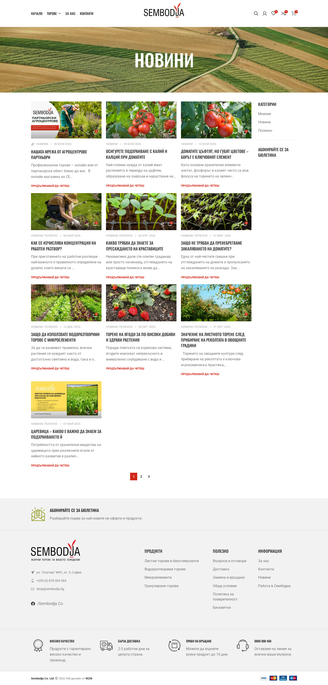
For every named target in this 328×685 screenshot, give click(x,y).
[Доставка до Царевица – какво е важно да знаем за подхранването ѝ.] (66, 399)
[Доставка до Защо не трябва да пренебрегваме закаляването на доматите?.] (216, 211)
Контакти (266, 569)
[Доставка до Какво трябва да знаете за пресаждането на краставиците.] (141, 211)
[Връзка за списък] (73, 572)
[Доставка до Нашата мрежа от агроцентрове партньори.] (66, 119)
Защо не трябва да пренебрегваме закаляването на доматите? (211, 245)
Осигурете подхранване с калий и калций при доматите (136, 154)
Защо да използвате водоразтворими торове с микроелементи (65, 337)
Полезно (51, 235)
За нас (263, 561)
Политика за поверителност (225, 596)
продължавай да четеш (50, 186)
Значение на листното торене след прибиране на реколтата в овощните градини (213, 339)
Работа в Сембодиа (274, 586)
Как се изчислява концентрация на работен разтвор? (63, 245)
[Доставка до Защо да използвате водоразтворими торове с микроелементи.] (66, 302)
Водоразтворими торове (165, 569)
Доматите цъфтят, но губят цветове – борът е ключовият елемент (215, 154)
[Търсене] (256, 13)
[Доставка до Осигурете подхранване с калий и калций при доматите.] (141, 119)
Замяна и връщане (229, 577)
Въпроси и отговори (229, 561)
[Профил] (264, 13)
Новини (42, 144)
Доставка (221, 569)
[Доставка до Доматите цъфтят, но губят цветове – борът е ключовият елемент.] (216, 119)
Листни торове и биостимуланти (172, 561)
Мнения (264, 114)
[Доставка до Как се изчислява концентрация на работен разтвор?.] (66, 211)
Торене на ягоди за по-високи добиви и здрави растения (140, 337)
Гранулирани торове (162, 586)
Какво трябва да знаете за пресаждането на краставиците (134, 245)
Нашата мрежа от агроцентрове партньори (59, 154)
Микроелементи (158, 577)
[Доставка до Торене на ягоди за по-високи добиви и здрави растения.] (141, 302)
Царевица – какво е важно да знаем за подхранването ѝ (66, 434)
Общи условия (225, 586)
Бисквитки (222, 607)
